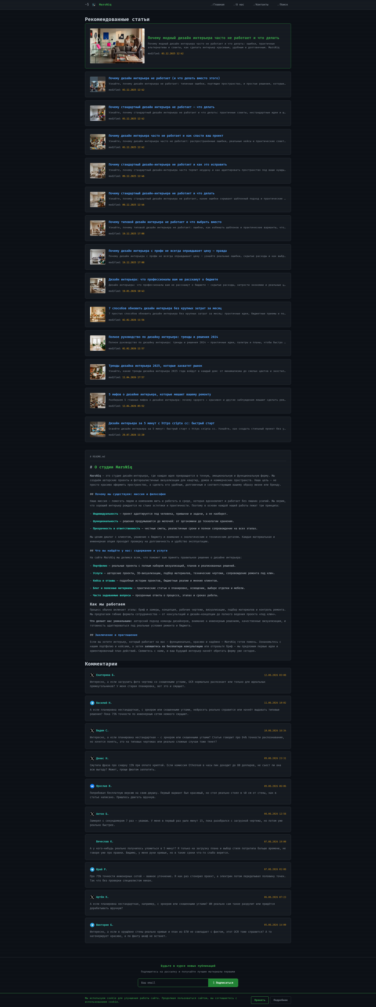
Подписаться (224, 982)
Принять (259, 1000)
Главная (218, 4)
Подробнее (281, 1000)
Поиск (284, 4)
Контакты (262, 4)
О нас (240, 4)
